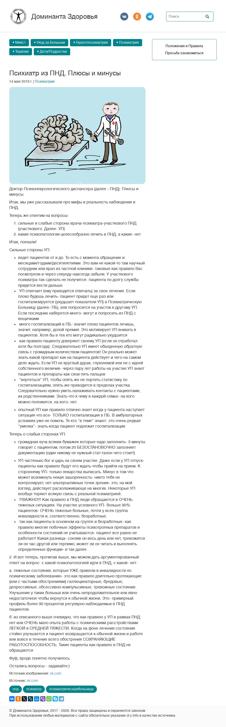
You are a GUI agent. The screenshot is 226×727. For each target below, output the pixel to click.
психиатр (33, 689)
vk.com (55, 673)
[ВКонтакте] (12, 698)
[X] (24, 698)
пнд (16, 689)
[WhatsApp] (49, 698)
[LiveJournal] (30, 698)
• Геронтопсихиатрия (90, 43)
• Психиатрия (127, 43)
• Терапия (21, 52)
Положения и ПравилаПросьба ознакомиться (184, 49)
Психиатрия (45, 82)
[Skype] (55, 698)
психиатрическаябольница (71, 689)
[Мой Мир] (36, 698)
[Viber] (42, 698)
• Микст (19, 43)
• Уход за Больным (49, 43)
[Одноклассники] (18, 698)
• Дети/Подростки (52, 52)
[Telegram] (61, 698)
